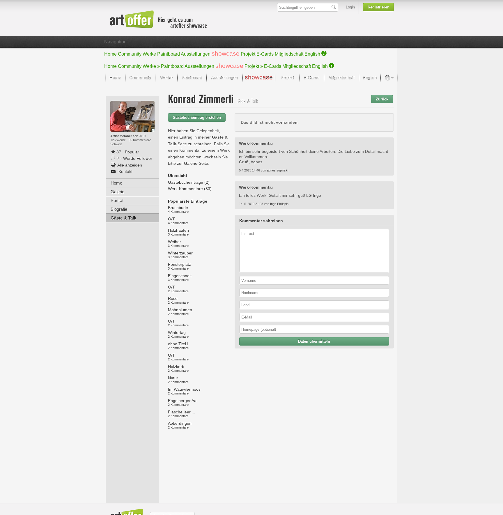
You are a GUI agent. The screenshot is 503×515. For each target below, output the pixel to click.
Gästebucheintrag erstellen (197, 117)
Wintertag (178, 334)
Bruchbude (178, 209)
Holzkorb (178, 368)
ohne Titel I (178, 345)
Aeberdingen (180, 425)
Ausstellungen (195, 54)
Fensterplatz (179, 266)
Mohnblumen (180, 311)
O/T (178, 221)
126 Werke (118, 140)
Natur (178, 380)
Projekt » (254, 66)
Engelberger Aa (182, 402)
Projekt (248, 54)
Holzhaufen (178, 232)
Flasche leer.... (181, 414)
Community (129, 54)
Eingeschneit (180, 277)
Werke (149, 54)
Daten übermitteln (314, 341)
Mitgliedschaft (289, 54)
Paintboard (168, 54)
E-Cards (265, 54)
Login (350, 7)
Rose (178, 300)
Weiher (178, 243)
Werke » (151, 66)
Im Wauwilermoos (184, 391)
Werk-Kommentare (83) (190, 188)
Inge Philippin (279, 204)
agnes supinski (277, 170)
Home (110, 54)
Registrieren (378, 7)
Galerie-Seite (196, 163)
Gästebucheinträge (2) (189, 182)
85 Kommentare (140, 140)
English (312, 54)
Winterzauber (180, 255)
